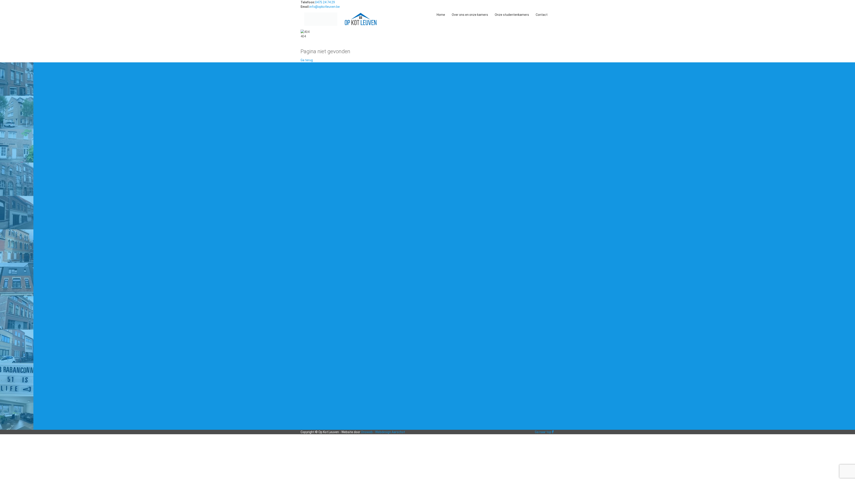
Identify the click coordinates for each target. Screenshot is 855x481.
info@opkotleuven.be (324, 6)
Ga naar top (543, 432)
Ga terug (307, 60)
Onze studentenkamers (512, 14)
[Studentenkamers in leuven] (321, 14)
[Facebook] (552, 432)
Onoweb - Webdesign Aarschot (383, 432)
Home (441, 14)
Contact (542, 14)
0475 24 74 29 (325, 2)
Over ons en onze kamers (470, 14)
